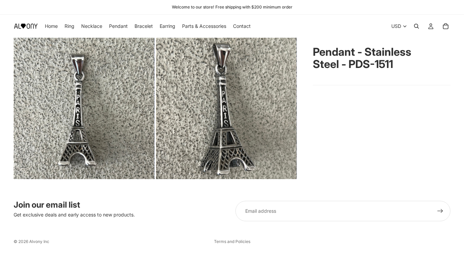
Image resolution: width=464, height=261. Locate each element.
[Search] (416, 26)
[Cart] (445, 26)
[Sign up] (440, 211)
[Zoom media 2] (226, 108)
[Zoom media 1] (84, 108)
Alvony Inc (39, 241)
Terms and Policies (232, 241)
